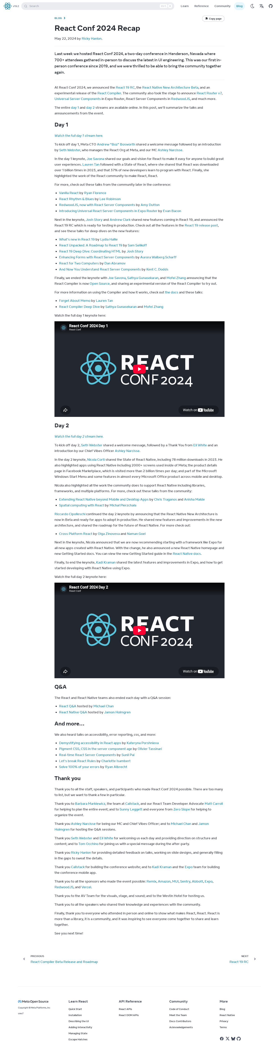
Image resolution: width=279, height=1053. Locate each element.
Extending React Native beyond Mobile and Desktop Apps (104, 499)
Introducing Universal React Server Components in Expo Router (108, 211)
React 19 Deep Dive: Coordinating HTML (90, 251)
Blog (239, 6)
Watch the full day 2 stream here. (78, 436)
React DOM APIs (129, 1015)
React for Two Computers (79, 263)
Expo (189, 867)
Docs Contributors (180, 1021)
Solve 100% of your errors (79, 767)
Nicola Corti (96, 459)
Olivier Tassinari (150, 749)
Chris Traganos (165, 499)
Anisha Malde (194, 499)
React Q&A (67, 706)
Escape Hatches (78, 1039)
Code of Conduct (179, 1009)
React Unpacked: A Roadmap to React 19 (90, 245)
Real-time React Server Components (87, 755)
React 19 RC (125, 87)
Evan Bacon (172, 211)
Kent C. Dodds (157, 269)
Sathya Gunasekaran (142, 278)
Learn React (78, 1001)
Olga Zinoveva (109, 534)
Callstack (132, 804)
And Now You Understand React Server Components (100, 269)
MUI (175, 881)
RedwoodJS (180, 99)
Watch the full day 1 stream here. (78, 136)
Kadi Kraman (106, 562)
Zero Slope (181, 809)
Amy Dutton (150, 205)
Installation (75, 1015)
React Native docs (187, 554)
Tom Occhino (88, 844)
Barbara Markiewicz (90, 804)
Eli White (200, 445)
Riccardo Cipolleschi (69, 514)
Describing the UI (79, 1021)
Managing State (78, 1033)
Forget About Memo (74, 301)
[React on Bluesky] (233, 1039)
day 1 (75, 107)
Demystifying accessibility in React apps (90, 743)
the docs (171, 292)
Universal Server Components (77, 99)
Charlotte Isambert (116, 761)
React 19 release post (201, 225)
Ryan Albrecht (116, 767)
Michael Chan (103, 706)
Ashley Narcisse (170, 150)
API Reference (130, 1001)
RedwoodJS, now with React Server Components (97, 205)
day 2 (90, 107)
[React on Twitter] (227, 1038)
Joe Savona (95, 159)
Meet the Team (178, 1015)
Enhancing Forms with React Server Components (97, 257)
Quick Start (75, 1009)
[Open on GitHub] (270, 6)
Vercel (86, 887)
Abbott (197, 881)
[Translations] (261, 6)
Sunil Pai (127, 755)
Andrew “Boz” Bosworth (116, 144)
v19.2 (16, 6)
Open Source (100, 283)
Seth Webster (69, 150)
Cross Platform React (75, 534)
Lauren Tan (90, 164)
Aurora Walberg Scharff (158, 257)
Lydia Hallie (109, 239)
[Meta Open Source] (38, 1001)
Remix (151, 881)
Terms (223, 1027)
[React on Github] (239, 1038)
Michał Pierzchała (123, 505)
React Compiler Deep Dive (79, 307)
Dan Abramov (115, 263)
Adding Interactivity (80, 1027)
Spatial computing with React (81, 505)
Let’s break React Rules (77, 761)
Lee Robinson (110, 199)
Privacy (224, 1021)
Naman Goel (136, 534)
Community (222, 6)
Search (100, 6)
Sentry (185, 881)
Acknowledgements (181, 1027)
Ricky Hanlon (92, 38)
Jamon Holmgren (117, 712)
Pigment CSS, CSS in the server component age (95, 749)
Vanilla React (69, 193)
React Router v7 (209, 93)
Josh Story (94, 220)
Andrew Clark (120, 220)
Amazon (164, 881)
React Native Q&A (73, 712)
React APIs (125, 1009)
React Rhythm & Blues (76, 199)
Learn (185, 6)
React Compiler (109, 93)
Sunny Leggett (131, 809)
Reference (201, 6)
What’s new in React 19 (77, 239)
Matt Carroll (214, 804)
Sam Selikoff (137, 245)
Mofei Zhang (176, 278)
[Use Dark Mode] (252, 6)
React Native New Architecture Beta (170, 87)
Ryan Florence (95, 193)
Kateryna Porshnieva (143, 743)
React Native (227, 1015)
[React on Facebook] (222, 1038)
